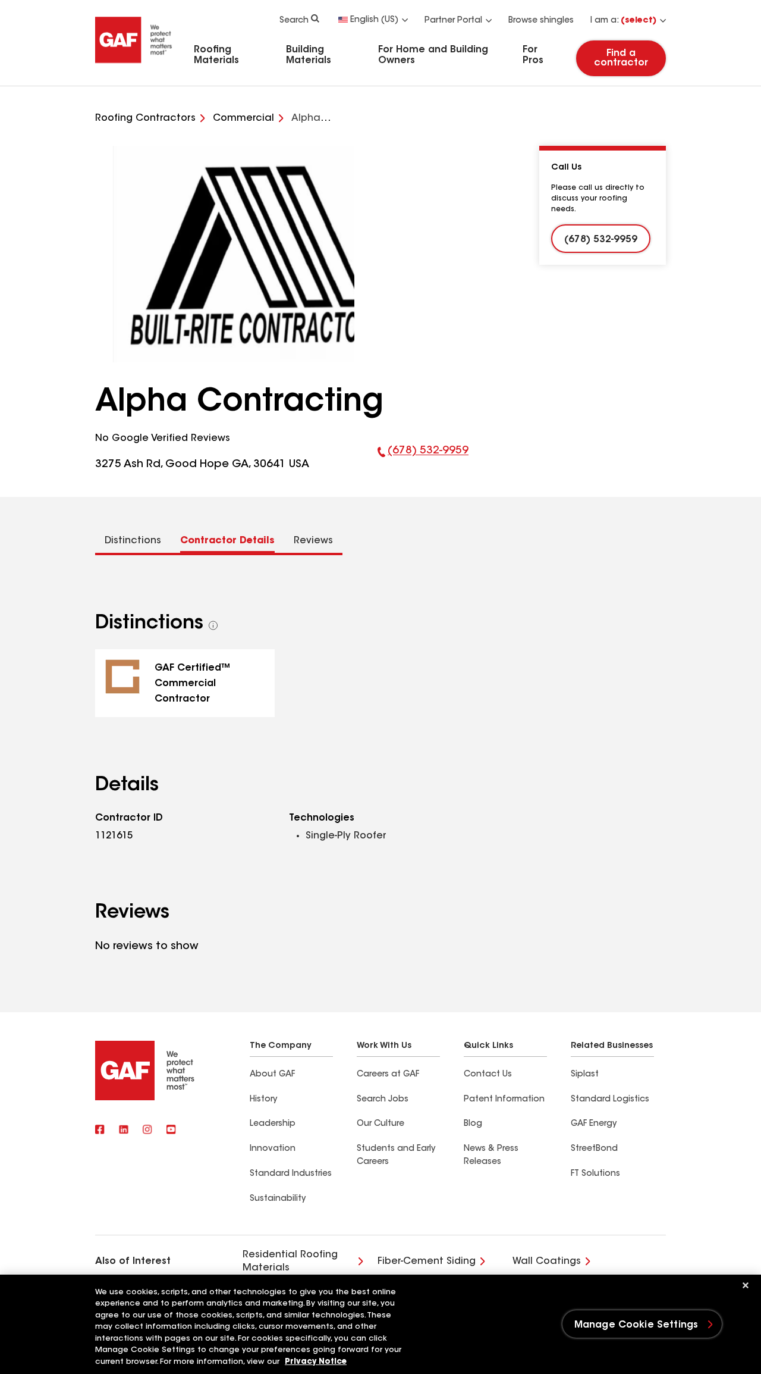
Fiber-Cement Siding (427, 1261)
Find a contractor (621, 58)
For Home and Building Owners (433, 55)
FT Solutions (595, 1174)
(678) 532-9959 (423, 459)
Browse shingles (541, 21)
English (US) (374, 20)
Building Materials (308, 55)
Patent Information (504, 1100)
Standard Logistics (610, 1100)
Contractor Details (227, 541)
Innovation (272, 1149)
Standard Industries (291, 1174)
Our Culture (380, 1124)
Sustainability (278, 1199)
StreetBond (594, 1149)
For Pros (533, 55)
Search (294, 21)
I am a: (623, 21)
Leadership (272, 1124)
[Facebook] (100, 1130)
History (263, 1100)
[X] (123, 1130)
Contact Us (488, 1075)
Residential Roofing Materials (290, 1261)
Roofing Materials (216, 55)
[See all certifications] (213, 625)
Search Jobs (382, 1100)
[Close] (746, 1285)
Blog (473, 1124)
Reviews (313, 541)
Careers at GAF (388, 1075)
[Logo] (133, 67)
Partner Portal (453, 21)
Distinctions (133, 541)
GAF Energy (594, 1124)
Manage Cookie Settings (636, 1325)
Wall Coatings (546, 1261)
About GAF (272, 1075)
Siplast (585, 1075)
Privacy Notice (316, 1362)
